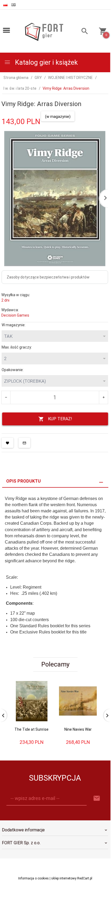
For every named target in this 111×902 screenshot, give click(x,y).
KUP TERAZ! (60, 418)
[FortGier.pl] (44, 31)
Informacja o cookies (33, 878)
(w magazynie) (58, 116)
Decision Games (15, 315)
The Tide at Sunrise (31, 729)
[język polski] (5, 4)
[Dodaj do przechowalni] (7, 443)
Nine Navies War (78, 729)
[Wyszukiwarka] (82, 32)
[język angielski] (13, 4)
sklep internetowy (63, 878)
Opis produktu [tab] (23, 481)
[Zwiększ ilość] (103, 397)
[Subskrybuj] (97, 798)
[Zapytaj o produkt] (24, 443)
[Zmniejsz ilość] (6, 397)
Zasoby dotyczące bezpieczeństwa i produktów (48, 277)
